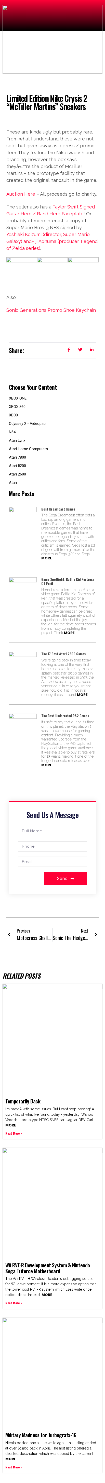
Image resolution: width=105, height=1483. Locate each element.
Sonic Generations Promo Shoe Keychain (51, 310)
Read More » (13, 1133)
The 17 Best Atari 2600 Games (63, 653)
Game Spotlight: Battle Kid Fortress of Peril (67, 581)
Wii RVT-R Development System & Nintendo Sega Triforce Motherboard (47, 1268)
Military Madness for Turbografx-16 (40, 1435)
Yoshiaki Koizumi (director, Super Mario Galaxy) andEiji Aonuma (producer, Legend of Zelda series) (52, 241)
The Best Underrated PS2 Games (65, 715)
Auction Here (20, 194)
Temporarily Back (22, 1101)
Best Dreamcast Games (58, 509)
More (46, 558)
